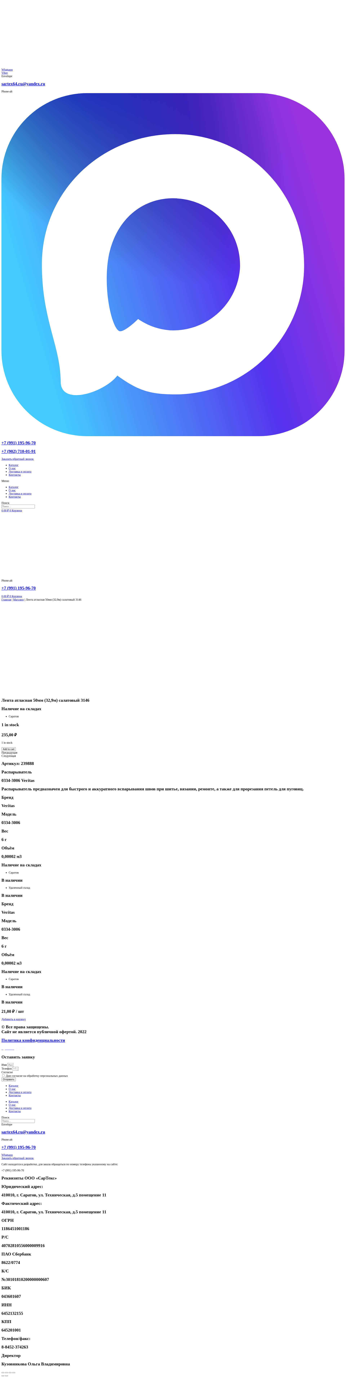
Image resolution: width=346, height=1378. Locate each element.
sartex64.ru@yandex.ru (23, 83)
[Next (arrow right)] (6, 1375)
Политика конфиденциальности (33, 1040)
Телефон (7, 1068)
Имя (4, 1064)
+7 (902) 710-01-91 (18, 451)
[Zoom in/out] (13, 1372)
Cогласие (7, 1072)
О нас (12, 468)
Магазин (18, 599)
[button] (173, 481)
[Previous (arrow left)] (2, 1375)
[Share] (6, 1372)
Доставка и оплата (20, 471)
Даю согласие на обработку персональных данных (37, 1075)
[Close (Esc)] (2, 1372)
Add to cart (8, 749)
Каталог (14, 465)
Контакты (15, 474)
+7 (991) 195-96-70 (18, 442)
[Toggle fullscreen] (10, 1372)
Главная (6, 599)
